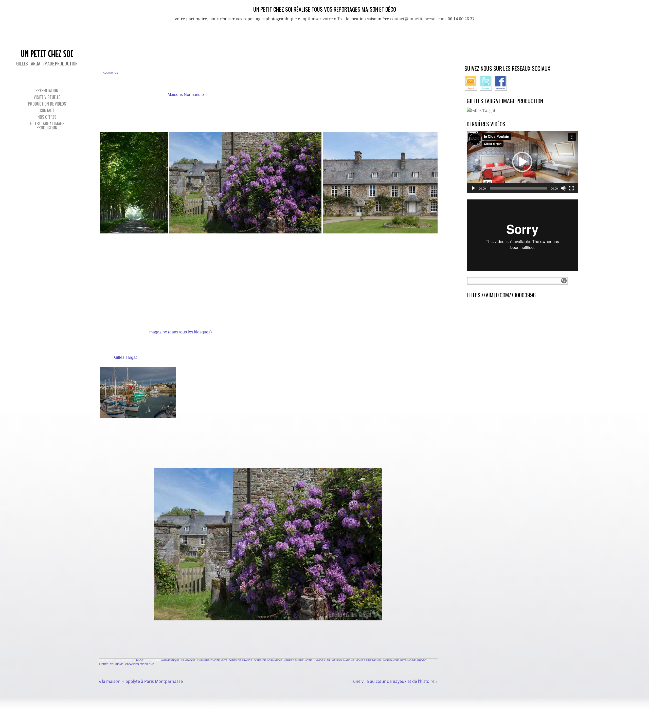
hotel (309, 660)
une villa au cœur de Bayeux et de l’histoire (395, 681)
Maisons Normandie (185, 94)
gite (224, 660)
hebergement (293, 660)
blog (139, 660)
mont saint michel (369, 660)
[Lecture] (473, 188)
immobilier (322, 660)
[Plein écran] (571, 188)
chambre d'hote (208, 660)
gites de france (240, 660)
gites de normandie (268, 660)
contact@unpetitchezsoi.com (418, 18)
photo (421, 660)
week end (147, 664)
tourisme (116, 664)
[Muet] (563, 188)
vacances (132, 664)
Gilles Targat (125, 357)
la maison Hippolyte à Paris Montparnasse (141, 681)
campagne (188, 660)
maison (337, 660)
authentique (170, 660)
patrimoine (408, 660)
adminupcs (110, 72)
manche (348, 660)
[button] (522, 162)
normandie (391, 660)
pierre (104, 664)
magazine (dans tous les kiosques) (180, 332)
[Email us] (471, 89)
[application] (522, 162)
